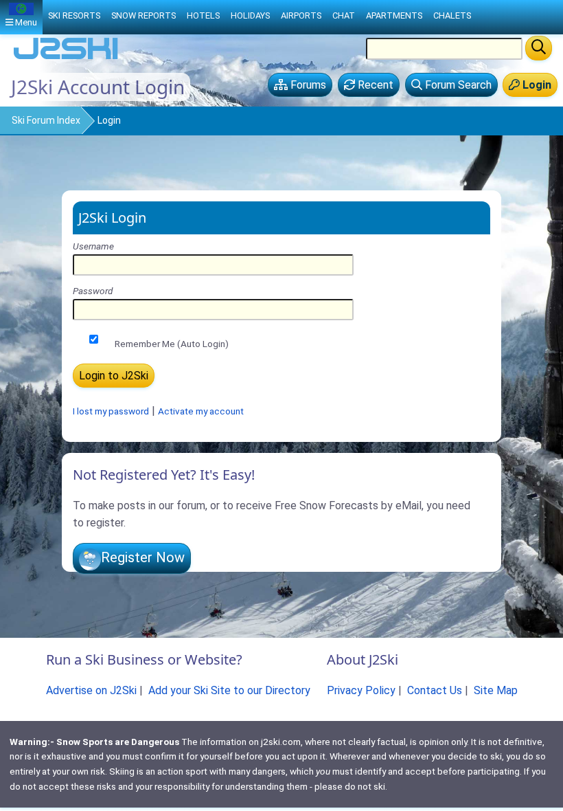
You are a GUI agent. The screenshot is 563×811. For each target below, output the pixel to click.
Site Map (496, 690)
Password (93, 290)
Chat (343, 15)
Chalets (452, 15)
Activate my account (201, 411)
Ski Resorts (74, 15)
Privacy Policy (361, 690)
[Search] (538, 48)
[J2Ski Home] (66, 58)
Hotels (203, 15)
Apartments (394, 15)
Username (93, 246)
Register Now (143, 557)
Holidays (250, 15)
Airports (301, 15)
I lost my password (111, 411)
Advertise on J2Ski (91, 690)
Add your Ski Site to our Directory (229, 690)
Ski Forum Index (46, 120)
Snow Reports (143, 15)
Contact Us (434, 690)
